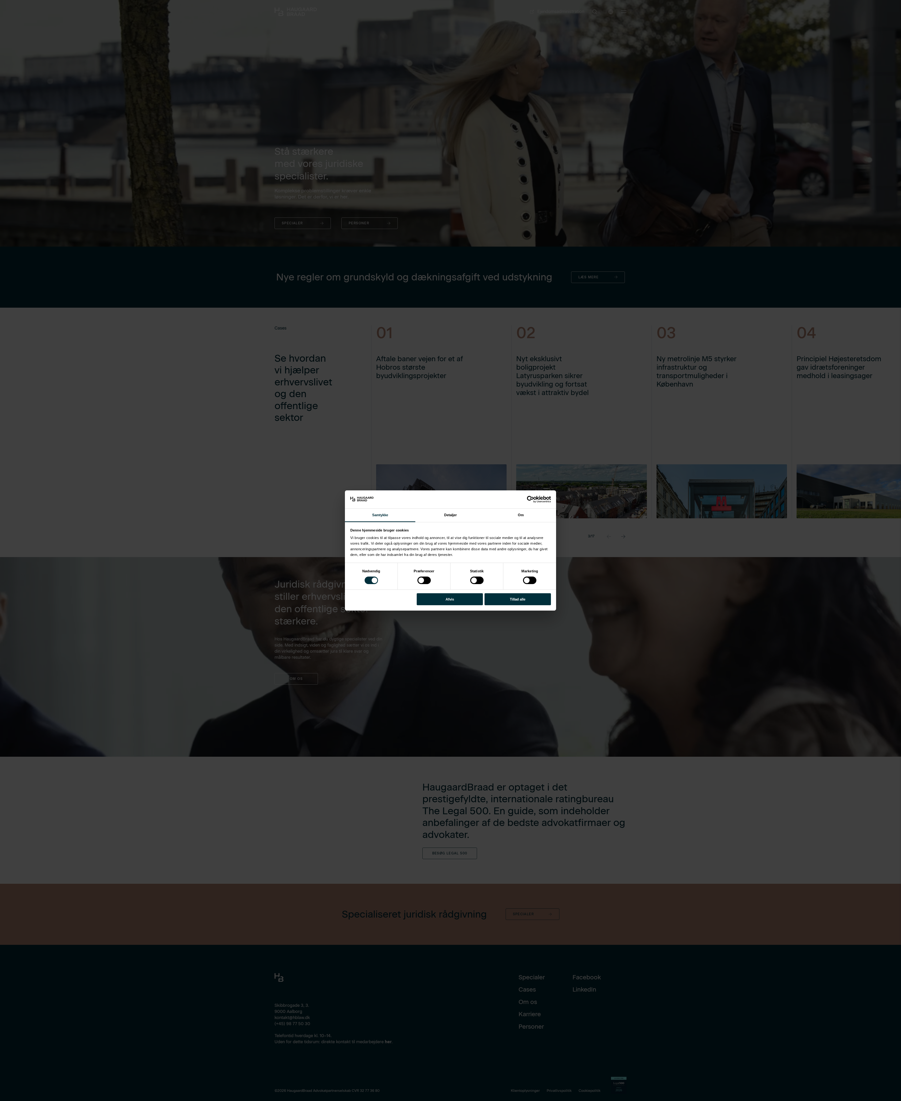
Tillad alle (517, 599)
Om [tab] (521, 515)
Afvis (450, 599)
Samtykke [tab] (380, 515)
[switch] (420, 579)
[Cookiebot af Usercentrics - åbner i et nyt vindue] (530, 499)
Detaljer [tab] (450, 515)
